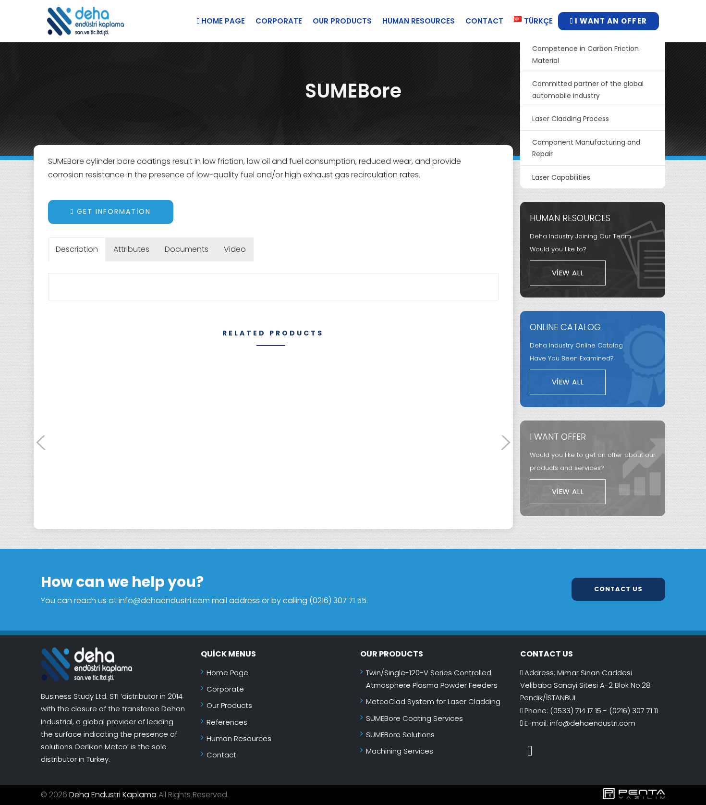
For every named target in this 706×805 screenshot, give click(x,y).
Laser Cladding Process (570, 119)
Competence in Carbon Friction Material (585, 54)
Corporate (279, 21)
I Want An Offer (610, 21)
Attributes (131, 249)
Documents (186, 249)
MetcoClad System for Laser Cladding (433, 701)
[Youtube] (530, 750)
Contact (484, 21)
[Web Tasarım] (539, 795)
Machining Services (399, 751)
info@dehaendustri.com (592, 723)
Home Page (222, 21)
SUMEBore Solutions (400, 735)
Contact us (618, 589)
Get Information (112, 211)
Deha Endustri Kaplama (113, 794)
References (227, 722)
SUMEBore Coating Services (414, 718)
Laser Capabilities (561, 177)
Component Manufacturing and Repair (586, 148)
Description (77, 249)
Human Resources (418, 21)
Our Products (342, 21)
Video (235, 249)
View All (568, 273)
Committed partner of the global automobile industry (588, 89)
